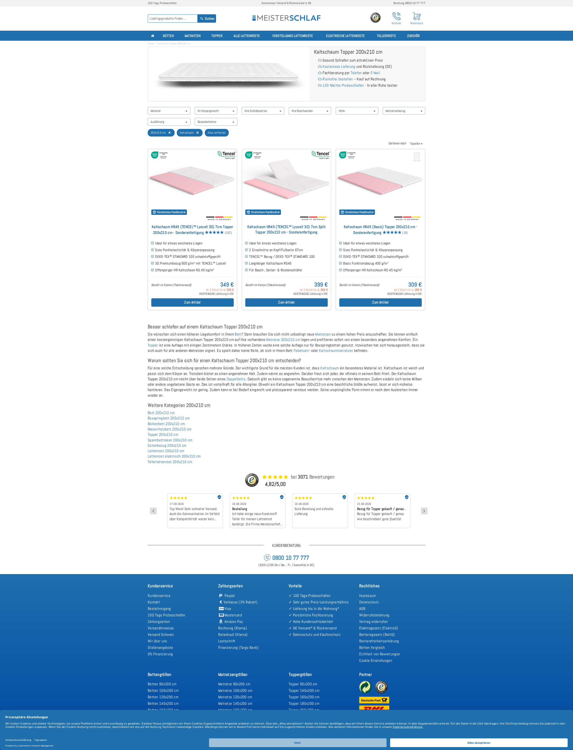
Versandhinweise (161, 628)
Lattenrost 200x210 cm (166, 450)
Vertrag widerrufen (373, 621)
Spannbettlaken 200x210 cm (170, 440)
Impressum (367, 595)
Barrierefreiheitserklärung (379, 641)
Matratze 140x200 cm (235, 703)
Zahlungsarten (159, 621)
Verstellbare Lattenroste (292, 36)
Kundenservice (159, 595)
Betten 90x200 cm (162, 684)
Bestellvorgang (159, 608)
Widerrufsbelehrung (374, 615)
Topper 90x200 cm (303, 684)
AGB (362, 608)
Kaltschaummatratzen (336, 350)
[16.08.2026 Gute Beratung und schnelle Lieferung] (320, 495)
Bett (238, 334)
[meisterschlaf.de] (286, 14)
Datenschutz (369, 602)
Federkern (301, 350)
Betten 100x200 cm (163, 690)
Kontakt (154, 602)
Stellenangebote (160, 647)
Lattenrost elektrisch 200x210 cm (174, 456)
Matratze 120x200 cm (235, 696)
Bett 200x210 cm (161, 412)
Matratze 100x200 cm (235, 690)
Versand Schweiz (161, 634)
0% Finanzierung (160, 654)
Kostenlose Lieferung (339, 66)
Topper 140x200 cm (304, 690)
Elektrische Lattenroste (345, 36)
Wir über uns (157, 641)
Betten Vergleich (372, 647)
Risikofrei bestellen (338, 79)
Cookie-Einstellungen (375, 660)
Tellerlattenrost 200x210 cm (170, 461)
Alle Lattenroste (247, 36)
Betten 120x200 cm (163, 696)
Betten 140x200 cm (163, 703)
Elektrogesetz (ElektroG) (378, 628)
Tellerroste (386, 36)
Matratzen (193, 36)
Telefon (356, 72)
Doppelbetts (236, 378)
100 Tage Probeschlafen (166, 615)
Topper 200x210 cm (163, 434)
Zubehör (413, 36)
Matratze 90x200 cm (234, 684)
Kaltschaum (329, 367)
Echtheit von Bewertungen (379, 654)
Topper (217, 36)
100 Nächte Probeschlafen (343, 85)
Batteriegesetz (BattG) (377, 634)
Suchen (209, 18)
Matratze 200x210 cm (283, 339)
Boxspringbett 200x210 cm (169, 418)
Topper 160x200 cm (304, 696)
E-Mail (375, 72)
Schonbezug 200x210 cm (167, 445)
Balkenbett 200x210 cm (166, 423)
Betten (168, 36)
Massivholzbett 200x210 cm (170, 429)
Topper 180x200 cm (304, 703)
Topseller (415, 143)
